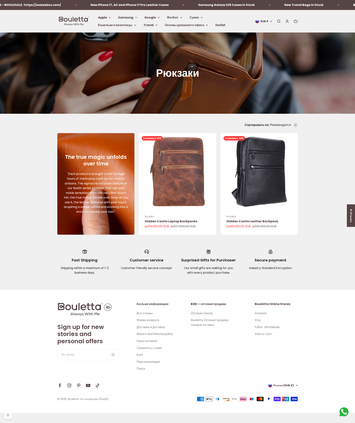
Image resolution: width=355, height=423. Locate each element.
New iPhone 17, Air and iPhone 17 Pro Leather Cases (108, 5)
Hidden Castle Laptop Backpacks (171, 221)
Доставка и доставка (151, 327)
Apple (102, 17)
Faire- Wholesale (267, 327)
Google (150, 17)
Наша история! (147, 341)
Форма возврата (148, 320)
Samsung (125, 17)
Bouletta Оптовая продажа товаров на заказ (210, 322)
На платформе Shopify (94, 399)
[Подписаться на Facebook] (59, 385)
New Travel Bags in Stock (282, 5)
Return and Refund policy (155, 334)
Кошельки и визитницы (115, 25)
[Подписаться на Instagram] (69, 385)
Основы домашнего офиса (184, 25)
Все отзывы (145, 313)
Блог (140, 355)
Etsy (258, 320)
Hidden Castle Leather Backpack (252, 221)
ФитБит (172, 17)
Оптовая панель (202, 313)
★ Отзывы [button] (351, 215)
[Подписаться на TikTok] (97, 385)
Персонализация (148, 362)
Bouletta (149, 216)
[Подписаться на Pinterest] (78, 385)
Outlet (220, 25)
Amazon (261, 313)
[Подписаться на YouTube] (88, 385)
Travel (148, 25)
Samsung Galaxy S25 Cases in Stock (205, 5)
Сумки (194, 17)
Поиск (141, 369)
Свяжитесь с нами (149, 348)
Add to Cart (263, 334)
